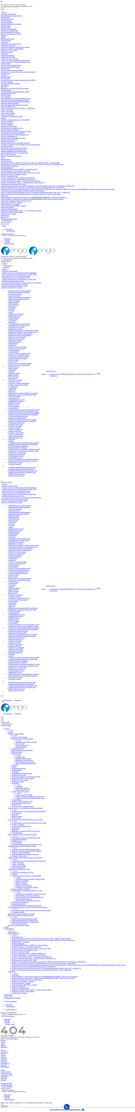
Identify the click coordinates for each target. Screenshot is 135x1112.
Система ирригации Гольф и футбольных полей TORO (29, 823)
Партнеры (4, 1060)
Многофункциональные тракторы (26, 742)
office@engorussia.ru (8, 234)
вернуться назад (6, 1039)
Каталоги (4, 1065)
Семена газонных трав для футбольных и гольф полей (29, 861)
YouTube (7, 242)
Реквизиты (4, 1076)
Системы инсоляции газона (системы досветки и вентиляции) (31, 910)
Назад (12, 730)
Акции (3, 1042)
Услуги (3, 1043)
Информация (5, 1067)
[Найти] (2, 10)
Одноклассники (9, 243)
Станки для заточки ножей (23, 795)
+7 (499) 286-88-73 (7, 220)
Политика (4, 1078)
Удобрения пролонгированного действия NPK (30, 879)
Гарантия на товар (6, 1075)
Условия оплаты (6, 1072)
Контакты (4, 1058)
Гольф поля (15, 975)
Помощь (3, 1080)
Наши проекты (12, 932)
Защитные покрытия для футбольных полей (25, 849)
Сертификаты (5, 1063)
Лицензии (4, 1062)
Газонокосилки (20, 757)
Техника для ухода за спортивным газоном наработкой (29, 811)
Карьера (3, 1057)
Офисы (3, 1070)
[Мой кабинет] (1, 698)
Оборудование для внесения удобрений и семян (30, 894)
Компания (4, 1047)
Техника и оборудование (19, 737)
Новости (3, 1050)
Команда (3, 1053)
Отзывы (3, 1055)
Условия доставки (6, 1073)
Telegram (7, 240)
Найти (3, 1106)
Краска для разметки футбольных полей (24, 918)
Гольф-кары (19, 786)
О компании (4, 1052)
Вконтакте (7, 238)
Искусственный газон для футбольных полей (26, 838)
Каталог (10, 732)
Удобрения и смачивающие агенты (23, 872)
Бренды (3, 1045)
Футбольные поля (17, 937)
